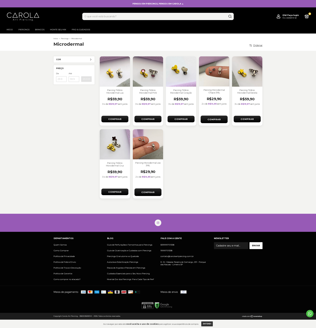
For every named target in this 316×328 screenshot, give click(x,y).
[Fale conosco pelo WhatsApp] (310, 313)
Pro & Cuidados (81, 29)
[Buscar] (230, 16)
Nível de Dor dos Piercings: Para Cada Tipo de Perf (130, 279)
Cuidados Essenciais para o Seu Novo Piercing (128, 273)
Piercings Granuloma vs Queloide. (123, 256)
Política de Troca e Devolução (67, 268)
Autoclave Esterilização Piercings (122, 262)
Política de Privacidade (64, 256)
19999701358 (166, 250)
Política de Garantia (62, 273)
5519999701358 (167, 244)
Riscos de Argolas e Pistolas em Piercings (126, 268)
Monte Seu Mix (58, 29)
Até (70, 73)
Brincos (39, 29)
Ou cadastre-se (289, 17)
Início (10, 29)
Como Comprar (61, 250)
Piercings (23, 29)
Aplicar (86, 79)
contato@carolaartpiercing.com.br (177, 256)
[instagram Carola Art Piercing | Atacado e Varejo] (158, 222)
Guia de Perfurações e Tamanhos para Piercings (129, 244)
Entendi (207, 324)
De (57, 73)
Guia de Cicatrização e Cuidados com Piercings (129, 250)
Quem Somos (60, 244)
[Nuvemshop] (252, 316)
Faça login (293, 15)
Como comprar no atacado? (66, 279)
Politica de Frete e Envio (64, 262)
